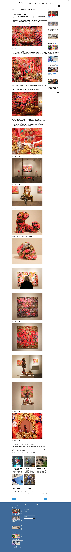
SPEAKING (51, 6)
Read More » (56, 43)
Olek (13, 494)
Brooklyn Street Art (15, 493)
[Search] (59, 6)
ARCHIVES (46, 6)
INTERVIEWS (22, 6)
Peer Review (25, 511)
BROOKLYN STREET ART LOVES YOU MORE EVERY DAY (40, 3)
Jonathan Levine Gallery (25, 493)
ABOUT (17, 6)
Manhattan (30, 493)
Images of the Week (26, 509)
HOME (13, 6)
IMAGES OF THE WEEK (28, 6)
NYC (33, 493)
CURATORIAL (41, 6)
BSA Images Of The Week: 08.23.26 (51, 50)
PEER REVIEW (35, 6)
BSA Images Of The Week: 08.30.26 (51, 16)
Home (25, 504)
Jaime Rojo (19, 493)
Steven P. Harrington (17, 494)
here (38, 442)
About (25, 506)
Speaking (25, 516)
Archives (25, 514)
